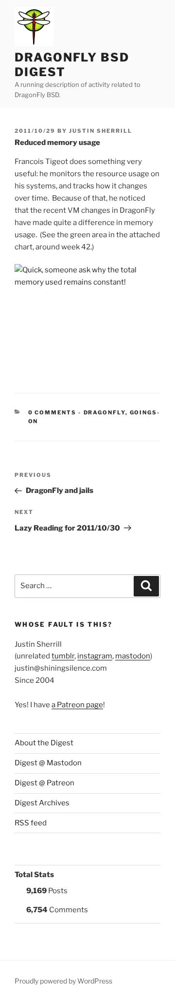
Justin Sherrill (100, 130)
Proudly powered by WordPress (63, 981)
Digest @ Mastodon (48, 762)
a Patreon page (77, 704)
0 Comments (52, 412)
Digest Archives (42, 803)
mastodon (132, 656)
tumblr (63, 656)
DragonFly (104, 412)
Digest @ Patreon (44, 783)
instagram (94, 656)
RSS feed (31, 823)
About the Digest (44, 742)
